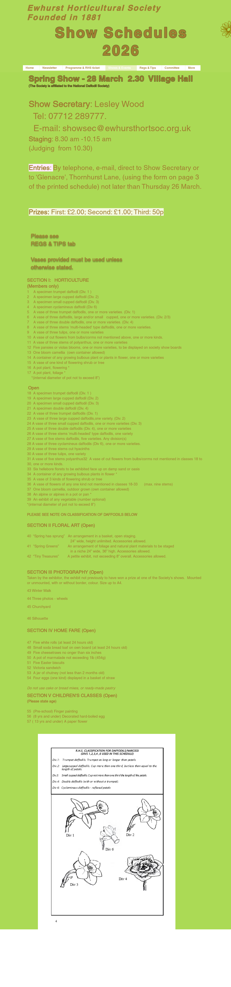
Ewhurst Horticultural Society (94, 7)
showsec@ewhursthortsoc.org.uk (126, 128)
